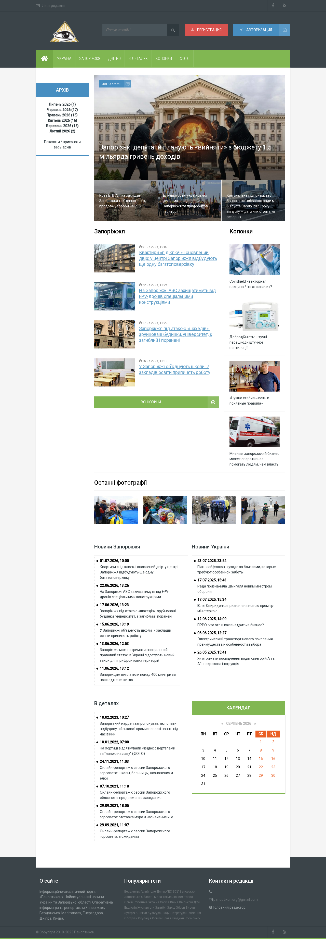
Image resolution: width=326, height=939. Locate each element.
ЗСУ (176, 891)
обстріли (130, 918)
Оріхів (128, 902)
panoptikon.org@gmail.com (235, 899)
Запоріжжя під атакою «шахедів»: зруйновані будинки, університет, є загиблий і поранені (175, 334)
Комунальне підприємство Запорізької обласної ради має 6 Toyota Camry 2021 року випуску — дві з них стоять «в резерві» (252, 206)
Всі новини (151, 402)
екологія (130, 907)
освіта (157, 918)
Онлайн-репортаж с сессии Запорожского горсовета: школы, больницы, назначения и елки (136, 773)
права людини (173, 918)
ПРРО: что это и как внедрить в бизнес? (230, 625)
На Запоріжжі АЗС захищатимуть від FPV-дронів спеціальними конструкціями (177, 296)
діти (197, 902)
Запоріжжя (111, 84)
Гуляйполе (148, 891)
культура (154, 913)
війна (174, 902)
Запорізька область (138, 897)
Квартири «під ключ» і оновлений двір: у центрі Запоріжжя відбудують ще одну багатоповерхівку (178, 258)
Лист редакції (53, 6)
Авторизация (259, 30)
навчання (193, 913)
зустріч (129, 913)
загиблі (160, 907)
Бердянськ (132, 891)
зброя (180, 907)
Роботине (140, 902)
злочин (191, 907)
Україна (153, 902)
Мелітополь (186, 897)
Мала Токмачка (165, 897)
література (178, 913)
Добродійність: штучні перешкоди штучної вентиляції (248, 342)
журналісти (146, 907)
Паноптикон (84, 932)
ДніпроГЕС (164, 891)
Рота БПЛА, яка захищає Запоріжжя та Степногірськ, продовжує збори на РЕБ (122, 200)
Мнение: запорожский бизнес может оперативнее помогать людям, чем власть (254, 459)
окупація (144, 918)
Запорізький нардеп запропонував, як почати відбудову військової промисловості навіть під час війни (139, 728)
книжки (141, 913)
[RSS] (284, 5)
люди (165, 913)
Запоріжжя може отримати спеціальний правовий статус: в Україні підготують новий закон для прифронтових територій (137, 655)
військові (186, 902)
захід (171, 907)
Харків (164, 902)
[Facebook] (273, 5)
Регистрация (209, 30)
